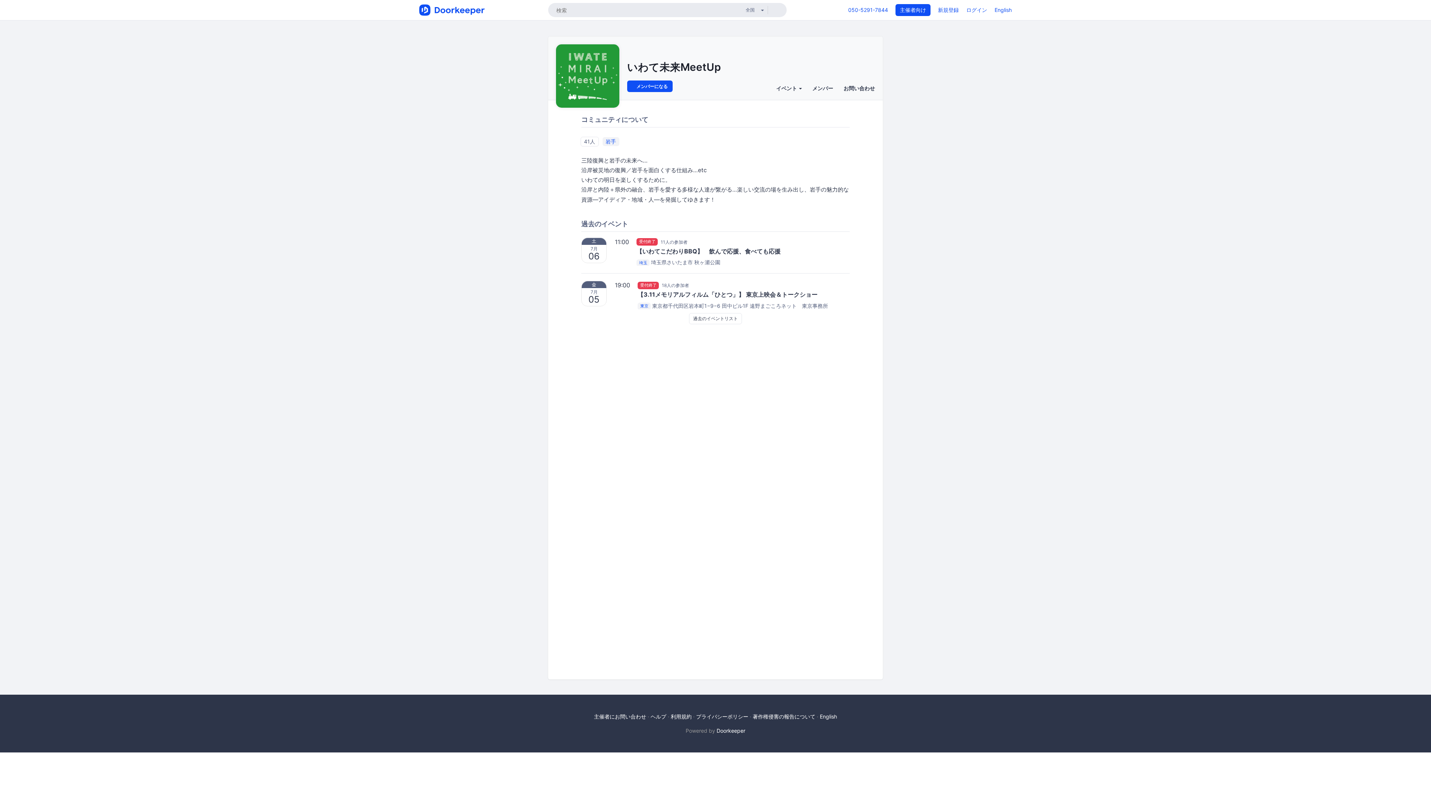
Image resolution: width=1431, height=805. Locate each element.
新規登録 (948, 10)
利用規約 (681, 716)
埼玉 (643, 262)
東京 (644, 306)
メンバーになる (651, 86)
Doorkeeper (731, 730)
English (1003, 10)
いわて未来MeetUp (674, 67)
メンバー (822, 88)
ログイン (976, 10)
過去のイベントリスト (715, 318)
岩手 (611, 141)
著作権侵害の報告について (784, 716)
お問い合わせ (859, 88)
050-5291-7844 (868, 10)
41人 (589, 141)
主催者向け (913, 10)
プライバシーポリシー (722, 716)
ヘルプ (658, 716)
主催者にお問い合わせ (620, 716)
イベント (787, 88)
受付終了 (647, 241)
